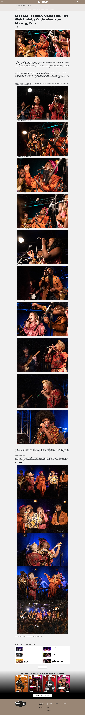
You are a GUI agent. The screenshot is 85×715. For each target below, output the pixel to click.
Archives (40, 706)
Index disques (41, 707)
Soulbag (42, 2)
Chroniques (49, 709)
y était (37, 62)
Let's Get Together (31, 636)
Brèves (48, 707)
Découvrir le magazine (42, 695)
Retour (18, 5)
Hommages (48, 712)
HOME (22, 5)
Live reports (28, 5)
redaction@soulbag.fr (19, 708)
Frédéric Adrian (24, 636)
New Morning (39, 636)
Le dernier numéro (42, 704)
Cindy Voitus (21, 463)
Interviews (49, 710)
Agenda (65, 703)
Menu (4, 1)
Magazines (41, 703)
